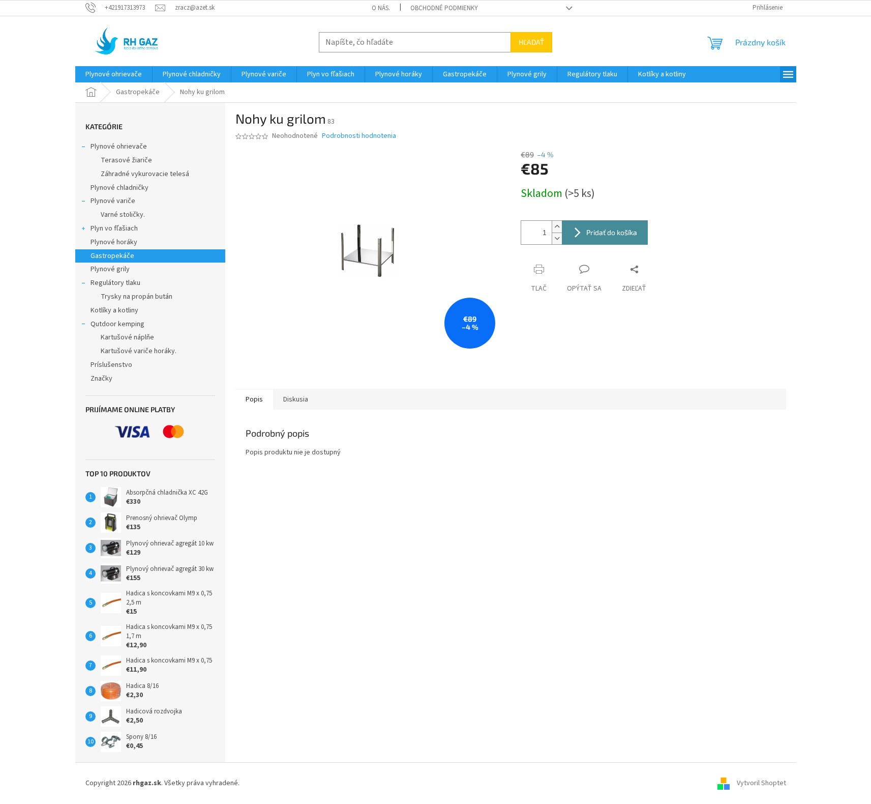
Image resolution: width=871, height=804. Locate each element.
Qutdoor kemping (117, 324)
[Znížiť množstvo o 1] (557, 238)
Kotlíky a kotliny (114, 310)
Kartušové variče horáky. (138, 351)
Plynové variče (113, 201)
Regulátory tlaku (115, 283)
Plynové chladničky (119, 188)
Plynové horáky (114, 242)
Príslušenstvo (111, 365)
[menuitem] (113, 74)
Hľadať (531, 42)
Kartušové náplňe (127, 337)
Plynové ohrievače (119, 146)
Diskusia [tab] (295, 399)
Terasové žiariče (126, 160)
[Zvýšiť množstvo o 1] (557, 227)
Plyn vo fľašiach (114, 228)
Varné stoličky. (123, 215)
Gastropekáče (112, 256)
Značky (101, 379)
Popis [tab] (254, 399)
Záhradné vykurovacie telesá (145, 174)
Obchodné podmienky (444, 8)
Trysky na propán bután (136, 297)
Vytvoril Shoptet (761, 783)
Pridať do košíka (611, 232)
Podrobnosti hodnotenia (359, 136)
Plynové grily (110, 269)
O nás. (381, 8)
